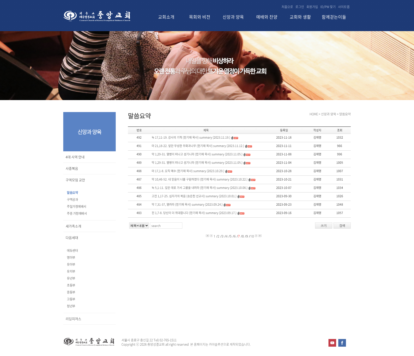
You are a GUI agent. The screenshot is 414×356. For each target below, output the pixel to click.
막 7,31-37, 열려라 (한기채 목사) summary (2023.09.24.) (187, 204)
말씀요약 (72, 192)
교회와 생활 (300, 17)
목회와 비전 (199, 17)
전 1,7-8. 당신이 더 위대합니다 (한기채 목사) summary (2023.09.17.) (194, 213)
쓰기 (324, 225)
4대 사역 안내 (75, 156)
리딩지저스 (73, 318)
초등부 (71, 285)
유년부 (71, 278)
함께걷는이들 (334, 17)
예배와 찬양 (266, 17)
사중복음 (72, 168)
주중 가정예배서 (77, 213)
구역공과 (72, 199)
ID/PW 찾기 (328, 6)
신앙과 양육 (233, 17)
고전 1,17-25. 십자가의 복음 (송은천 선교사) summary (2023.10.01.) (194, 196)
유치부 (71, 271)
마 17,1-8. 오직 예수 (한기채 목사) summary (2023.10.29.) (188, 171)
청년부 (71, 306)
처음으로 (287, 6)
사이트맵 (344, 6)
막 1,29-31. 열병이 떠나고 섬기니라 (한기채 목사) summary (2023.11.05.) (197, 154)
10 (252, 236)
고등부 (71, 299)
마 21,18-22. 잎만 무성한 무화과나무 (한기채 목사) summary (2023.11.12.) (198, 146)
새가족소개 (73, 226)
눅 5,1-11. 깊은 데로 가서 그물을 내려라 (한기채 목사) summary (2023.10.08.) (199, 188)
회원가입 (312, 6)
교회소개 (166, 17)
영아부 (71, 257)
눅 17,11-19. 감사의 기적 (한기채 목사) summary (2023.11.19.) (191, 137)
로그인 (299, 6)
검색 (342, 225)
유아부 (71, 264)
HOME (314, 114)
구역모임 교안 (75, 179)
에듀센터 (72, 250)
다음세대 (72, 237)
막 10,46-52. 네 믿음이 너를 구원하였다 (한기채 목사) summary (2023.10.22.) (199, 179)
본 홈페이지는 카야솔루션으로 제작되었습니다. (220, 344)
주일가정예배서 (76, 206)
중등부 (71, 292)
